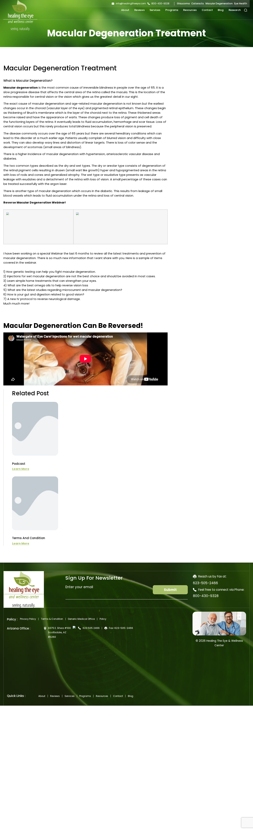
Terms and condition (28, 538)
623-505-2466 (205, 583)
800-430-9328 (206, 595)
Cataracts (197, 3)
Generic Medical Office (81, 619)
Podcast (18, 464)
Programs (171, 10)
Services (155, 10)
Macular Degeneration (219, 3)
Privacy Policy (28, 619)
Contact (207, 10)
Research (235, 10)
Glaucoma (183, 3)
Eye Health (240, 3)
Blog (221, 10)
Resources (190, 10)
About (125, 10)
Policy (103, 619)
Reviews (139, 10)
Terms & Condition (52, 619)
